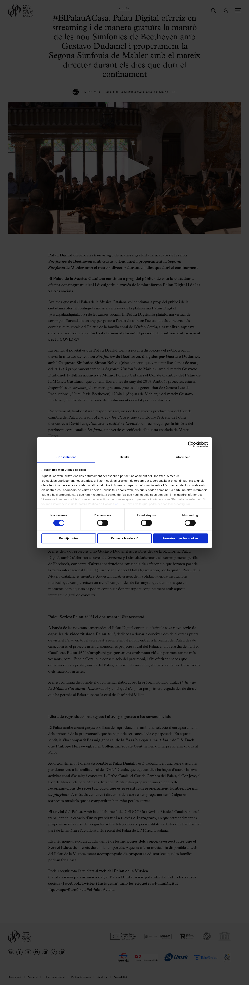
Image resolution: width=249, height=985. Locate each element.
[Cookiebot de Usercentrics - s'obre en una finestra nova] (191, 444)
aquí (118, 504)
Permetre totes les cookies (180, 538)
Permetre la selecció (124, 538)
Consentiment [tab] (66, 457)
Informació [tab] (182, 457)
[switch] (102, 523)
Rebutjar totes (68, 538)
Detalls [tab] (124, 457)
